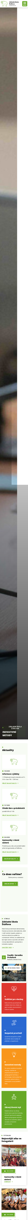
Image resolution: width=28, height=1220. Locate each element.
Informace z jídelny (10, 774)
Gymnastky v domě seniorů (10, 841)
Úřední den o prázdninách (13, 808)
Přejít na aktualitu (9, 783)
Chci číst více (7, 947)
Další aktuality (10, 859)
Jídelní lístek (9, 884)
